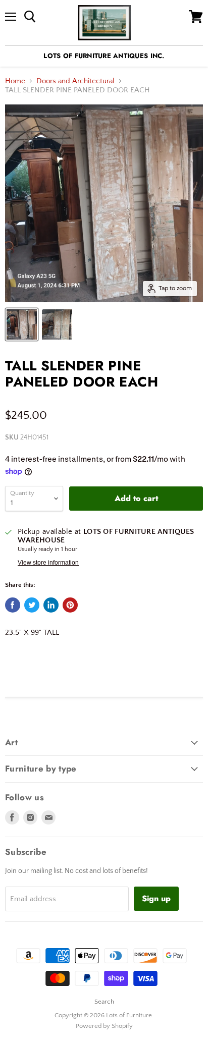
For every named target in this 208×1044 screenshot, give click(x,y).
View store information (48, 562)
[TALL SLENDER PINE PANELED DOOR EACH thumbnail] (22, 324)
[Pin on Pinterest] (70, 605)
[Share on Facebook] (12, 605)
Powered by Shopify (104, 1025)
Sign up (156, 898)
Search (104, 1001)
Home (15, 81)
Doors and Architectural (75, 81)
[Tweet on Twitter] (31, 605)
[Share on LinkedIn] (51, 605)
